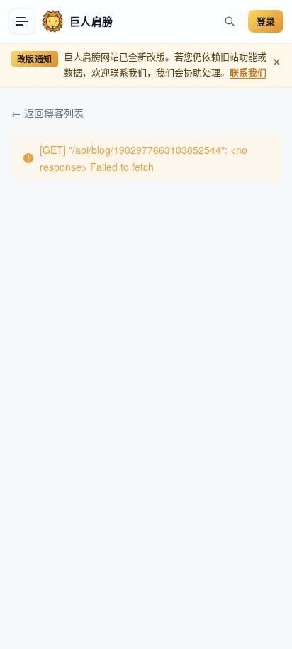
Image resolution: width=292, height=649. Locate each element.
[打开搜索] (229, 21)
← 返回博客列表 (47, 113)
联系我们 (248, 72)
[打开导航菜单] (22, 21)
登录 (266, 21)
